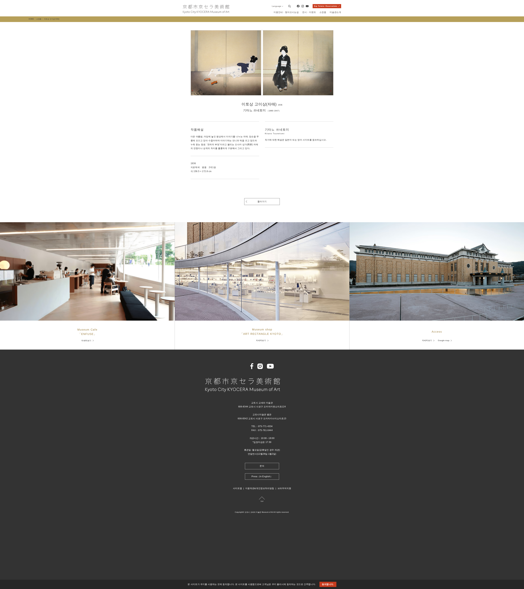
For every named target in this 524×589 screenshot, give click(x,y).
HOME (31, 19)
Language (276, 6)
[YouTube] (307, 6)
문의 (262, 466)
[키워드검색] (289, 6)
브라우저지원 (284, 488)
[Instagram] (302, 6)
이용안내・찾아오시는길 (286, 12)
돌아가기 (262, 201)
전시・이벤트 (309, 12)
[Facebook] (298, 6)
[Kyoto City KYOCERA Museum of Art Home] (206, 9)
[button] (316, 584)
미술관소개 (335, 12)
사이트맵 (237, 488)
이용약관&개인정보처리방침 (259, 488)
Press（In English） (262, 476)
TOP (262, 501)
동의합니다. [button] (328, 584)
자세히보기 (86, 340)
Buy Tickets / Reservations (325, 6)
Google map (443, 340)
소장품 (322, 12)
